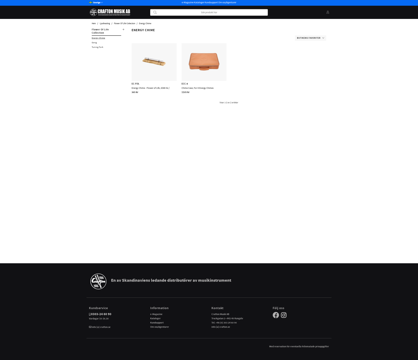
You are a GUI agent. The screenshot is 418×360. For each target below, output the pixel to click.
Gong (94, 42)
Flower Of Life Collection (124, 23)
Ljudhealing (105, 23)
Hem (94, 23)
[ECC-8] (204, 71)
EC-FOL (135, 83)
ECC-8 (185, 83)
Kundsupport (211, 2)
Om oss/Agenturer (227, 2)
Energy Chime (145, 23)
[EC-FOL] (154, 71)
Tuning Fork (97, 47)
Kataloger (199, 2)
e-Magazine (187, 2)
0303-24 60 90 (101, 314)
